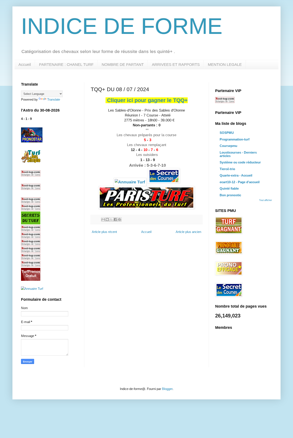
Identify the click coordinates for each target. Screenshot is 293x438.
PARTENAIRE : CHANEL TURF (66, 64)
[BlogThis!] (107, 219)
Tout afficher (265, 200)
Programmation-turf (234, 139)
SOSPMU (227, 132)
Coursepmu (228, 146)
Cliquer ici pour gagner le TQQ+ (147, 100)
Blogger (167, 389)
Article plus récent (104, 232)
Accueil (24, 64)
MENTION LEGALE (225, 64)
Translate (53, 99)
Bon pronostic (230, 195)
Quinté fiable (229, 188)
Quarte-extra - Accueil (236, 175)
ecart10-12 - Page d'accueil (240, 182)
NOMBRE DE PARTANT (123, 64)
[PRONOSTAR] (31, 141)
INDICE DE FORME (121, 26)
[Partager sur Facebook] (115, 219)
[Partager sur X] (111, 219)
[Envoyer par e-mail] (103, 219)
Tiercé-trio (227, 169)
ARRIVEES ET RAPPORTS (176, 64)
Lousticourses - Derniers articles (238, 154)
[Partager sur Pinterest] (119, 219)
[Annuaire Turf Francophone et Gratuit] (129, 182)
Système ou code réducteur (240, 162)
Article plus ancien (188, 232)
